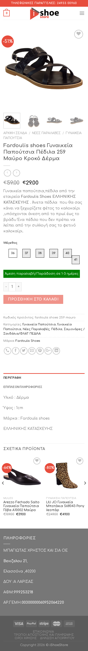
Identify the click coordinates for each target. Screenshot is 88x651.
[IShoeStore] (44, 13)
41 (75, 259)
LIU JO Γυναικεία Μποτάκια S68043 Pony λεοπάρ (65, 506)
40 (67, 253)
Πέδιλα (56, 329)
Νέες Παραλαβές (46, 133)
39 (54, 253)
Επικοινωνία (43, 631)
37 (26, 253)
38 (40, 253)
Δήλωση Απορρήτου (57, 638)
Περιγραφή (12, 377)
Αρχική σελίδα (15, 133)
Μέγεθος (10, 242)
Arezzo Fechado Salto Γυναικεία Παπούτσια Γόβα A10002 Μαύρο (21, 506)
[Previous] (11, 69)
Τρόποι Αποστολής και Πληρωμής (44, 634)
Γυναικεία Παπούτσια (39, 324)
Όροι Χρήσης (26, 638)
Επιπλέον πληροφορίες (22, 387)
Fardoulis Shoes (28, 340)
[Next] (77, 69)
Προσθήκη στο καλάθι (33, 299)
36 (13, 253)
